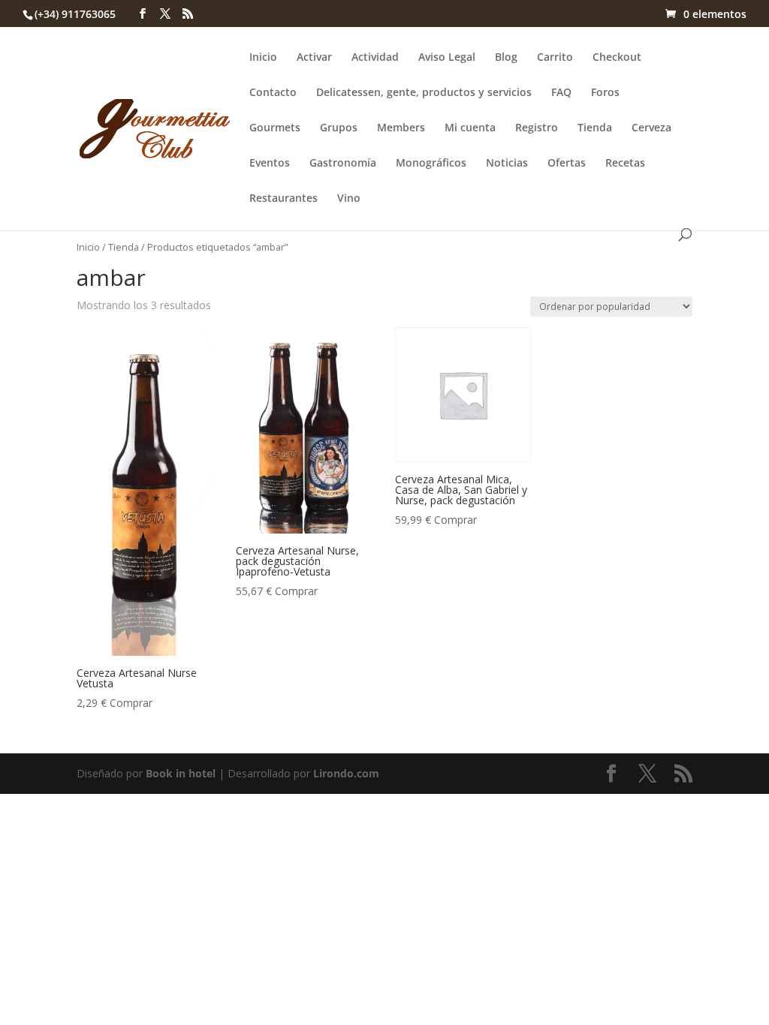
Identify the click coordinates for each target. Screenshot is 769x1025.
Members (401, 128)
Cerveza (651, 128)
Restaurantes (283, 199)
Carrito (555, 58)
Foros (605, 93)
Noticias (507, 164)
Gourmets (274, 128)
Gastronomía (342, 164)
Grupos (338, 128)
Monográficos (431, 164)
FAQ (561, 93)
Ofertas (566, 164)
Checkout (617, 58)
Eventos (269, 164)
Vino (348, 199)
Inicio (263, 58)
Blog (506, 58)
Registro (536, 128)
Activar (314, 58)
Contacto (273, 93)
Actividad (375, 58)
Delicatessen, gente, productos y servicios (424, 93)
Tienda (595, 128)
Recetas (625, 164)
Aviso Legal (446, 58)
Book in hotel (181, 773)
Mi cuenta (470, 128)
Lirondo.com (346, 773)
